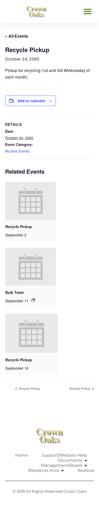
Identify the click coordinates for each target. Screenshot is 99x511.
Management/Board (61, 465)
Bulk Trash (14, 292)
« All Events (16, 36)
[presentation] (30, 201)
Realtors (86, 470)
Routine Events (17, 151)
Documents (70, 460)
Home (21, 455)
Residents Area (43, 470)
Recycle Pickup (18, 226)
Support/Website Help (64, 455)
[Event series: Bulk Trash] (33, 300)
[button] (87, 11)
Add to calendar (31, 100)
